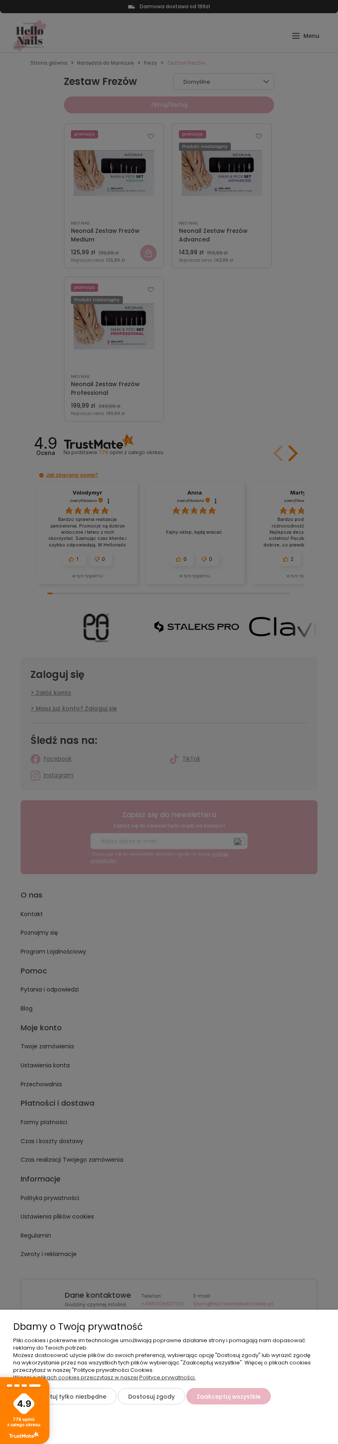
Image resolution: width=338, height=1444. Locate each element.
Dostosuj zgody (151, 1396)
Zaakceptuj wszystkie (229, 1396)
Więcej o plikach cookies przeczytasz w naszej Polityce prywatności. (104, 1377)
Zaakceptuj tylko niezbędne (64, 1396)
